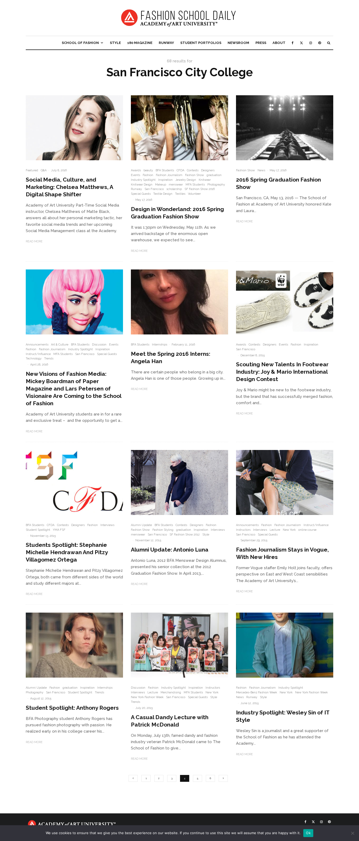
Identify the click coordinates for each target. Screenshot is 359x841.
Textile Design (162, 194)
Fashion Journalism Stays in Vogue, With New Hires (282, 553)
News (261, 170)
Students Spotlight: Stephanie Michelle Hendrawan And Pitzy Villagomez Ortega (67, 552)
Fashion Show (194, 175)
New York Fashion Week (147, 697)
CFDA (180, 170)
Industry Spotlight (143, 180)
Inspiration (165, 180)
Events (135, 175)
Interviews (107, 525)
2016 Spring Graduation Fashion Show (278, 183)
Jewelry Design (185, 180)
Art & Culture (59, 344)
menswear (176, 184)
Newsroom (238, 43)
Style (115, 43)
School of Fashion (80, 43)
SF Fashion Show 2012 (185, 534)
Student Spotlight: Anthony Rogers (72, 707)
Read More (34, 241)
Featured (32, 170)
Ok (308, 833)
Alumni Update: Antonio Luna (169, 549)
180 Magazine (139, 43)
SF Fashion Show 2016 (199, 189)
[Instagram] (310, 42)
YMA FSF (59, 530)
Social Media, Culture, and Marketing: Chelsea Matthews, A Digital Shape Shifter (69, 187)
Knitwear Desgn (141, 184)
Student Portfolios (200, 43)
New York (289, 530)
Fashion (148, 175)
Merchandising (171, 692)
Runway (166, 43)
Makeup (160, 184)
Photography (216, 184)
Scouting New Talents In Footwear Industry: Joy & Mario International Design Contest (282, 371)
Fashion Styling (162, 530)
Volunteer (194, 194)
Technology (34, 358)
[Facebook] (293, 42)
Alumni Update (141, 525)
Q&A (44, 170)
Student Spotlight (38, 530)
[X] (301, 42)
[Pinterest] (319, 42)
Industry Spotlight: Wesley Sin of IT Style (282, 716)
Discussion (99, 344)
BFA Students (165, 170)
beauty (148, 170)
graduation (214, 175)
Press (260, 43)
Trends (48, 358)
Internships (159, 344)
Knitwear (205, 180)
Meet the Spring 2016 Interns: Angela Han (170, 357)
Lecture (275, 530)
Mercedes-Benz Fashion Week (256, 692)
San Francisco (154, 189)
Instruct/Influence (38, 354)
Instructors (243, 530)
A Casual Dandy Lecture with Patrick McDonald (169, 721)
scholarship (174, 189)
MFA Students (195, 184)
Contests (192, 170)
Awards (136, 170)
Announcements (37, 344)
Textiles (180, 194)
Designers (207, 170)
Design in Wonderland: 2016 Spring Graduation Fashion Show (177, 213)
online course (307, 530)
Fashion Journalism (169, 175)
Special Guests (141, 194)
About (279, 43)
